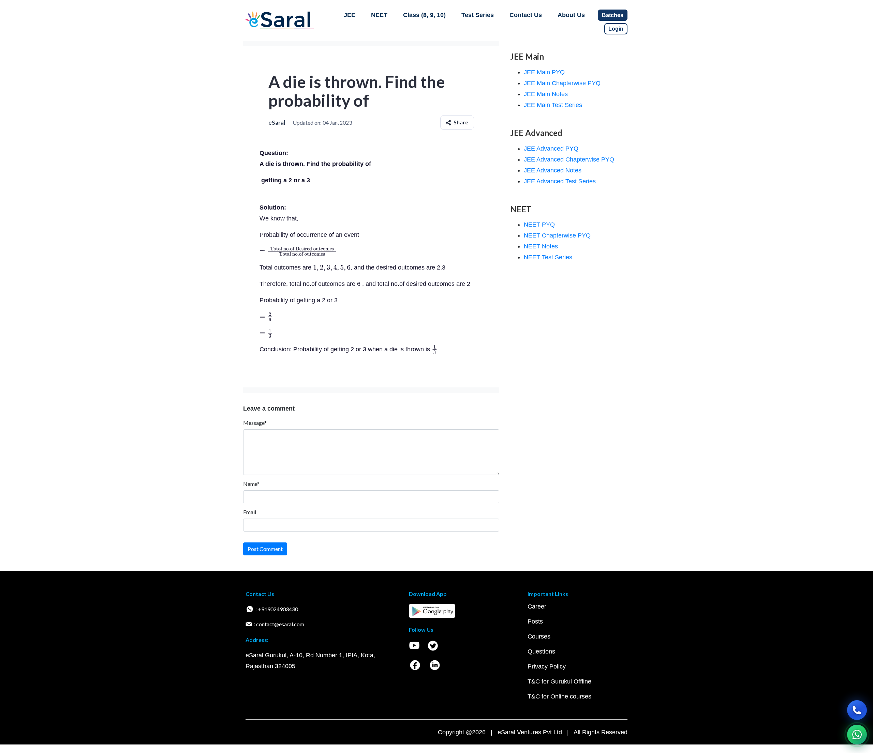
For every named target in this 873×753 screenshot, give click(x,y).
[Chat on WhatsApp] (857, 734)
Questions (541, 651)
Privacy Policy (547, 666)
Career (537, 606)
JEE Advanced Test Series (560, 181)
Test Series (477, 15)
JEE (349, 15)
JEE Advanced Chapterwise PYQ (569, 159)
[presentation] (298, 251)
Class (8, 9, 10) (424, 15)
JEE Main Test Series (553, 105)
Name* (251, 483)
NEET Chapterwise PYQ (557, 235)
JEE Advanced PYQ (551, 148)
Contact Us (525, 15)
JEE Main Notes (546, 94)
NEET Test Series (548, 257)
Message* (255, 422)
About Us (571, 15)
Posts (535, 621)
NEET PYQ (539, 224)
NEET (379, 15)
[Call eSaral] (857, 710)
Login (615, 29)
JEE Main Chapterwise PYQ (562, 83)
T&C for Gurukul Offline (559, 681)
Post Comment (265, 548)
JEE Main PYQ (544, 72)
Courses (539, 636)
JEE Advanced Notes (552, 170)
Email (249, 512)
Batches (612, 15)
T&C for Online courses (559, 696)
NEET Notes (541, 246)
